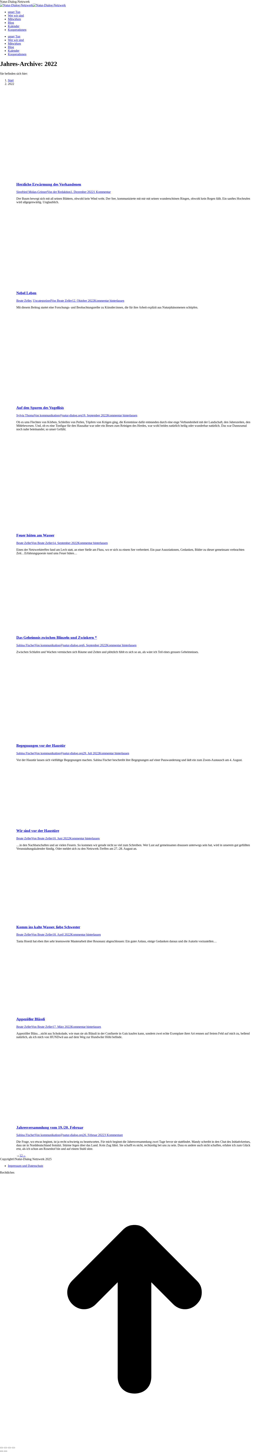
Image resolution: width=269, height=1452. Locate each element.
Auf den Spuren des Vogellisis (40, 408)
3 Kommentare (113, 1135)
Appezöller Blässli (30, 1019)
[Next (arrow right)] (5, 1451)
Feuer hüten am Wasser (35, 535)
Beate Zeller (23, 300)
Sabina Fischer (25, 645)
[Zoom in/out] (13, 1447)
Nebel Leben (26, 293)
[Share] (5, 1447)
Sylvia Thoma (25, 415)
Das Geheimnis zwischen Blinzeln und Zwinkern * (56, 637)
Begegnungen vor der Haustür (40, 745)
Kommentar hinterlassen (109, 300)
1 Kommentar (102, 192)
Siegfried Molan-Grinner (31, 192)
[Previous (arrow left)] (1, 1451)
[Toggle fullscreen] (9, 1447)
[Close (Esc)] (1, 1447)
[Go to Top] (134, 1443)
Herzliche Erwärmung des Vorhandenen (48, 184)
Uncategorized (42, 300)
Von (58, 192)
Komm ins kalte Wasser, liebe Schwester (48, 927)
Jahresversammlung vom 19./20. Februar (49, 1127)
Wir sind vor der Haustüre (37, 831)
